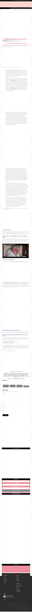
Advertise (21, 0)
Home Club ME (18, 591)
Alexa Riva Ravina (12, 374)
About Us (14, 0)
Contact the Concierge (19, 586)
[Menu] (30, 8)
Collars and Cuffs (8, 376)
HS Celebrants (21, 373)
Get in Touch (25, 0)
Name (3, 403)
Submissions (17, 0)
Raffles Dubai (14, 80)
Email (3, 407)
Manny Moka (10, 375)
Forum (4, 582)
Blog (4, 584)
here (24, 378)
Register (29, 0)
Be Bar (26, 374)
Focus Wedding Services (12, 88)
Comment (4, 393)
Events (5, 583)
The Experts (5, 581)
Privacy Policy (18, 581)
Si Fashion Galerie (22, 375)
